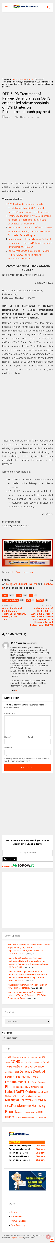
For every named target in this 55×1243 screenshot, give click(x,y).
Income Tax (37, 1087)
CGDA (7, 1062)
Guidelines (20, 1087)
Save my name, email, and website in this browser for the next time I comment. (26, 760)
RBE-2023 (34, 1113)
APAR (38, 1057)
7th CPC (9, 1057)
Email (31, 737)
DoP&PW (23, 1077)
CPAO (10, 1067)
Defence (25, 1071)
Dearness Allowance (30, 1066)
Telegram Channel (16, 583)
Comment (9, 713)
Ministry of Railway (17, 1100)
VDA (46, 1118)
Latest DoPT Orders (20, 1092)
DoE (15, 1077)
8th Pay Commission (28, 1057)
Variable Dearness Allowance (33, 1118)
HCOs (28, 1086)
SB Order (18, 1118)
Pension (17, 1106)
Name (7, 737)
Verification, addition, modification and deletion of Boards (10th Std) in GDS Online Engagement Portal (27, 995)
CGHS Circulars (26, 1062)
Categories (7, 1033)
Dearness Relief (12, 1072)
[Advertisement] (27, 44)
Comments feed (18, 1221)
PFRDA (27, 1106)
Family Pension (39, 1082)
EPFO (28, 1081)
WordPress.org (18, 1225)
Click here (40, 1146)
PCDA (8, 1106)
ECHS (35, 1077)
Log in (14, 1212)
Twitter (32, 583)
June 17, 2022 (32, 643)
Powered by (7, 866)
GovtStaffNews (19, 79)
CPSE (14, 1067)
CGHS (15, 1061)
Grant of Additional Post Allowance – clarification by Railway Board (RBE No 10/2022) (14, 614)
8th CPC (17, 1057)
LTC (12, 1096)
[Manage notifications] (48, 1236)
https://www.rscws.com (21, 572)
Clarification (37, 1062)
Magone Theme (17, 1238)
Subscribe (10, 859)
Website (8, 748)
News (30, 79)
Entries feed (17, 1216)
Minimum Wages (20, 1096)
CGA (43, 1057)
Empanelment (15, 1082)
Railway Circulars (23, 1112)
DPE (30, 1077)
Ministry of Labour (35, 1096)
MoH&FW (35, 1100)
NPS (43, 1100)
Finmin (10, 1086)
